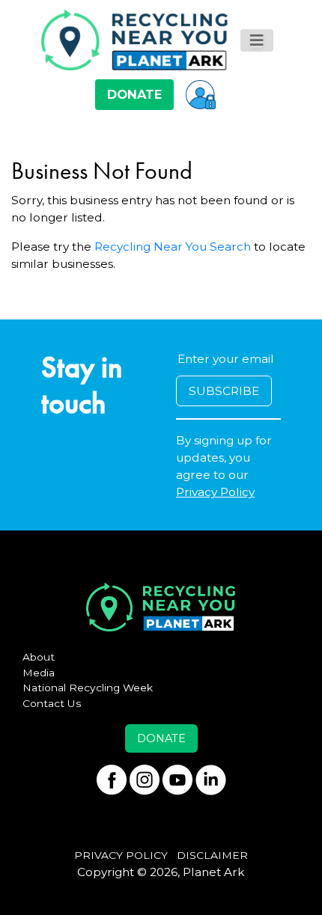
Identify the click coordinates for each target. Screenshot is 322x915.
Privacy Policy (215, 492)
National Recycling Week (87, 688)
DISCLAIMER (212, 855)
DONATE (134, 94)
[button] (201, 94)
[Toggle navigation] (256, 40)
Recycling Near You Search (172, 246)
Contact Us (52, 703)
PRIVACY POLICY (121, 855)
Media (38, 673)
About (38, 657)
